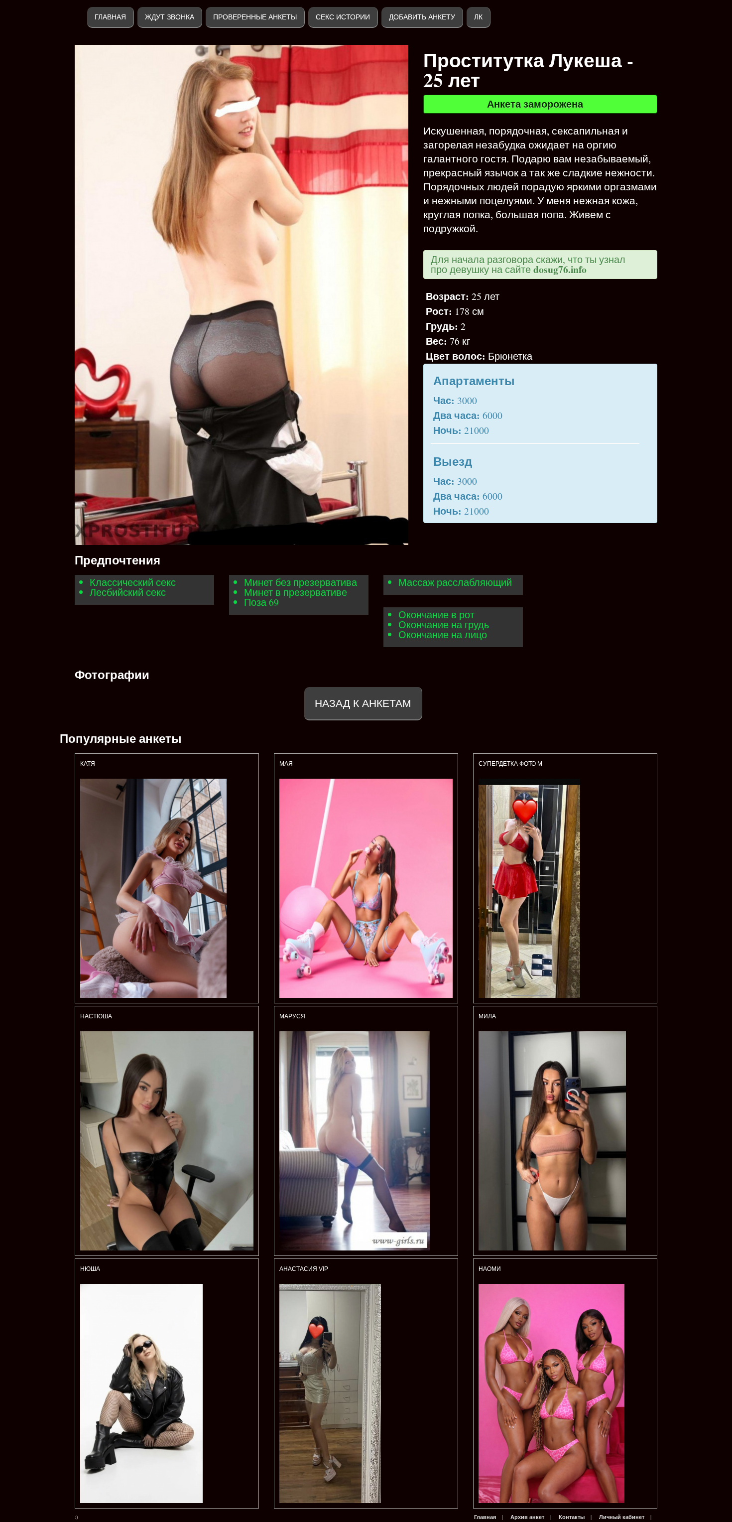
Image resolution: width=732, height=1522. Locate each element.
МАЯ (286, 763)
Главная (110, 17)
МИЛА (488, 1016)
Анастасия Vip (304, 1268)
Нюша (90, 1268)
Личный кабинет (621, 1517)
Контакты (572, 1517)
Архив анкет (527, 1517)
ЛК (478, 17)
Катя (87, 763)
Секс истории (343, 17)
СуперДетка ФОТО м (510, 763)
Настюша (96, 1016)
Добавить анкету (422, 17)
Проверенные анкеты (255, 17)
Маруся (293, 1016)
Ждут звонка (169, 17)
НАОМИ (490, 1268)
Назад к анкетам (363, 703)
